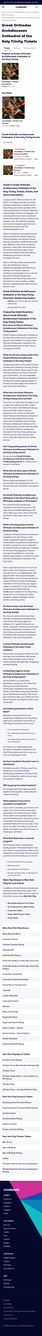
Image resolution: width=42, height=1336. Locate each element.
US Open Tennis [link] (9, 1071)
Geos (10, 12)
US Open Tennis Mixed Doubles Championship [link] (21, 1065)
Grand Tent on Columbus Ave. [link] (15, 985)
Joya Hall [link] (6, 990)
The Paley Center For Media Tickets (21, 907)
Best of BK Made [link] (9, 1148)
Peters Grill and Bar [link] (10, 1012)
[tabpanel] (21, 115)
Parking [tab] (17, 48)
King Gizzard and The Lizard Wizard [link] (17, 1103)
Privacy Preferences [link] (10, 1319)
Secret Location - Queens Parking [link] (16, 1033)
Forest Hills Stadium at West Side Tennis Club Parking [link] (21, 967)
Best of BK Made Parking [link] (12, 1153)
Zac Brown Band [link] (9, 1113)
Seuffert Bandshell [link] (10, 1039)
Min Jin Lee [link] (7, 1142)
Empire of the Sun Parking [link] (13, 1129)
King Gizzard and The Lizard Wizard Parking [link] (20, 1108)
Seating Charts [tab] (30, 48)
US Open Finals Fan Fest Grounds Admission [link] (20, 1164)
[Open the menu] (3, 6)
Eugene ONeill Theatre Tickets (19, 914)
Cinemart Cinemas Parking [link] (13, 945)
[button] (7, 142)
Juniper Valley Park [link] (10, 996)
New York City (7, 15)
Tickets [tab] (7, 48)
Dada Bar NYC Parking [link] (12, 955)
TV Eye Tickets (13, 918)
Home (4, 12)
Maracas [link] (6, 1006)
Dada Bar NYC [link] (8, 950)
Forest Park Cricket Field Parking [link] (15, 980)
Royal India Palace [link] (10, 1017)
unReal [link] (5, 1158)
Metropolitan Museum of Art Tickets (21, 903)
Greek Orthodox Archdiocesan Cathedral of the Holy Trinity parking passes (18, 459)
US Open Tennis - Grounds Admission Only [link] (20, 1090)
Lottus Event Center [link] (11, 1001)
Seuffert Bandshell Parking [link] (13, 1044)
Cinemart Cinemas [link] (10, 939)
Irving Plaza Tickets (15, 910)
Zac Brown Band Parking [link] (12, 1119)
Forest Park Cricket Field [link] (12, 974)
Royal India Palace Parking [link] (13, 1023)
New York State (32, 12)
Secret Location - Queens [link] (13, 1028)
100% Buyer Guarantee (24, 2)
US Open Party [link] (8, 1084)
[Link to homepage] (21, 7)
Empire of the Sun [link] (10, 1124)
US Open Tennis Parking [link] (12, 1060)
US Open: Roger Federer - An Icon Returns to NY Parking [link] (20, 1077)
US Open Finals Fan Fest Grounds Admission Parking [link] (20, 1170)
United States (19, 12)
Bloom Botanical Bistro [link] (12, 934)
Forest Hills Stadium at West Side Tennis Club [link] (21, 961)
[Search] (36, 7)
